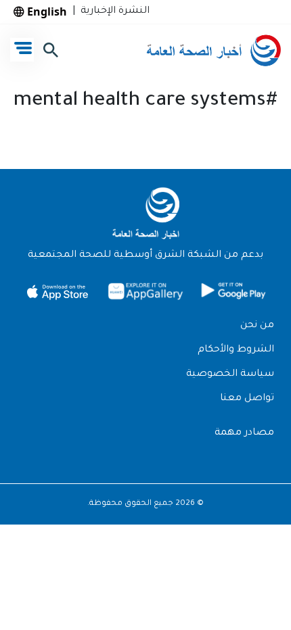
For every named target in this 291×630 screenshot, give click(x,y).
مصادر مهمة (244, 433)
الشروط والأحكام (236, 350)
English (45, 11)
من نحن (257, 325)
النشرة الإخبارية (112, 11)
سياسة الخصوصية (230, 374)
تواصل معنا (247, 398)
